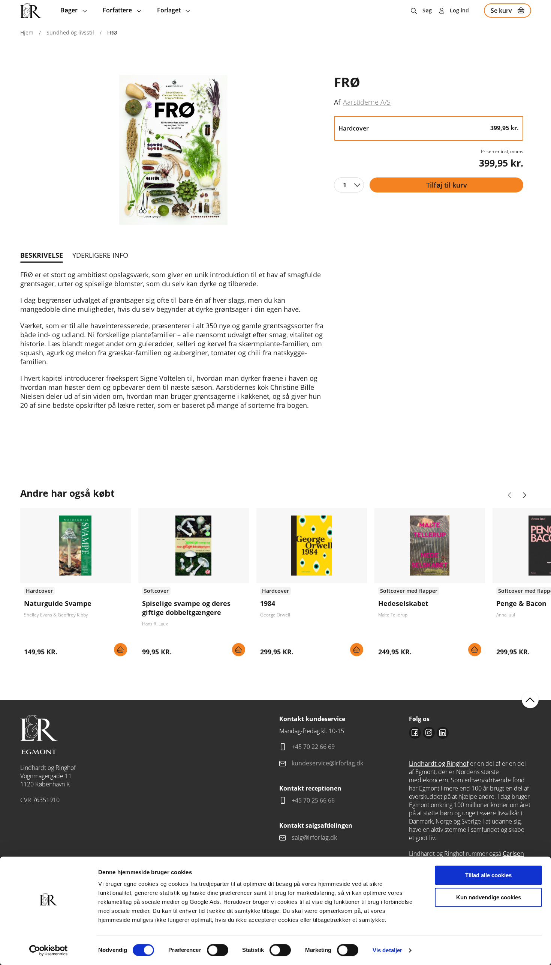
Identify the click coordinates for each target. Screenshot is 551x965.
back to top (530, 699)
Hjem (26, 32)
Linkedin (443, 733)
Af (337, 102)
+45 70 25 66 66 (313, 800)
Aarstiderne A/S (367, 101)
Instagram (429, 733)
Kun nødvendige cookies (488, 897)
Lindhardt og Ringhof (439, 763)
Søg (427, 10)
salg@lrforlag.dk (314, 837)
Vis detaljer (387, 950)
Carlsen (513, 853)
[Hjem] (31, 10)
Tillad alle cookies (488, 875)
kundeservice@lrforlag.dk (327, 763)
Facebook (415, 733)
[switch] (217, 950)
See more (75, 585)
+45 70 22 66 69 (313, 747)
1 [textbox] (344, 185)
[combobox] (349, 184)
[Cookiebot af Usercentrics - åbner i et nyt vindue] (48, 950)
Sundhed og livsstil (70, 32)
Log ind (459, 10)
